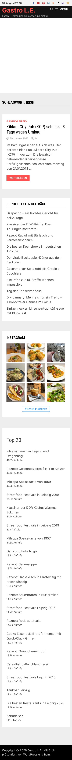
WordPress (30, 754)
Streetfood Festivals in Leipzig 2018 (32, 495)
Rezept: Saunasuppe (21, 564)
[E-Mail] (68, 3)
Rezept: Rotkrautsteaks (23, 620)
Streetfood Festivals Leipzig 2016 (31, 608)
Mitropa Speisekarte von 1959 (28, 482)
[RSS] (53, 3)
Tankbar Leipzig (18, 690)
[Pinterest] (43, 3)
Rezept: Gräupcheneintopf (26, 651)
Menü (64, 9)
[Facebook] (34, 3)
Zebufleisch (14, 716)
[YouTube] (38, 3)
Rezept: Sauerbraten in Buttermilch (32, 595)
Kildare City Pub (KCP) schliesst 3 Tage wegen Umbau (35, 129)
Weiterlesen (18, 178)
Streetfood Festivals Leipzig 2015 (31, 677)
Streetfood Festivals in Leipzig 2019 (32, 525)
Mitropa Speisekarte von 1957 (28, 538)
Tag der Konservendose (24, 291)
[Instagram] (48, 3)
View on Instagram (36, 408)
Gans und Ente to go (21, 551)
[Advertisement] (36, 55)
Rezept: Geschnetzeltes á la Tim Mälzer (35, 469)
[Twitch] (63, 3)
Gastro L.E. (18, 10)
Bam (47, 754)
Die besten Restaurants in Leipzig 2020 (35, 703)
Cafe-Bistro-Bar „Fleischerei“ (27, 664)
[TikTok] (58, 3)
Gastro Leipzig (16, 121)
